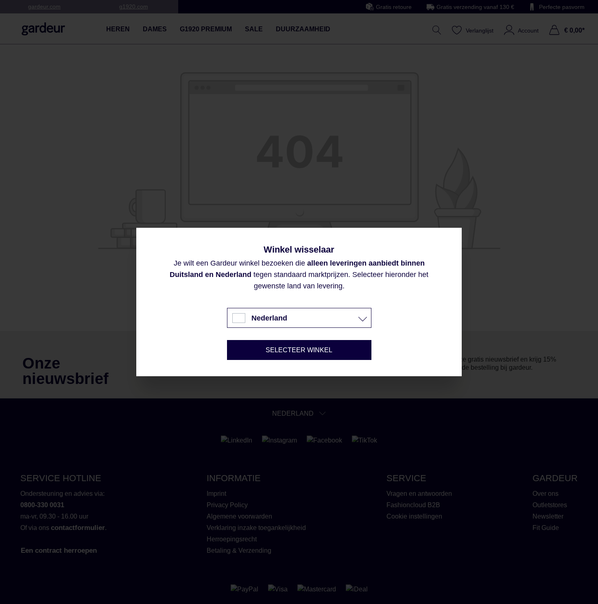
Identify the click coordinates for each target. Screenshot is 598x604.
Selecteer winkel (299, 350)
